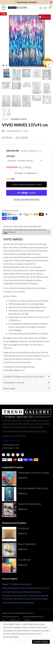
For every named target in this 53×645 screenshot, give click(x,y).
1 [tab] (3, 65)
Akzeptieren (41, 642)
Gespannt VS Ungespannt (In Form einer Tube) (23, 376)
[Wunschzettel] (45, 8)
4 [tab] (12, 65)
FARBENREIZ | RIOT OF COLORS (33, 473)
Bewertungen (9, 388)
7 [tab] (22, 65)
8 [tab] (25, 65)
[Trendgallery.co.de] (18, 8)
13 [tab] (40, 65)
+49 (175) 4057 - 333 (10, 448)
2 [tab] (6, 65)
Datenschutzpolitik (10, 617)
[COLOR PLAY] (9, 565)
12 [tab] (37, 65)
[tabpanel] (26, 41)
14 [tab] (43, 65)
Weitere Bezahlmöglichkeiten (26, 199)
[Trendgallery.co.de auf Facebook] (3, 454)
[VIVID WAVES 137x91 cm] (26, 41)
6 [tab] (18, 65)
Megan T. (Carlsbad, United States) (16, 584)
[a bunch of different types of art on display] (6, 112)
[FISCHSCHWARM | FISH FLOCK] (9, 494)
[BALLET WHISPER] (9, 550)
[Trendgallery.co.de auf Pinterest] (13, 454)
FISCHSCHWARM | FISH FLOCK (33, 488)
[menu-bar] (4, 7)
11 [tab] (34, 65)
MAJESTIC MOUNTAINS (29, 504)
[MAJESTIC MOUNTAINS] (9, 510)
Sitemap (27, 620)
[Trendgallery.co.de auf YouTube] (22, 454)
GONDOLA (23, 528)
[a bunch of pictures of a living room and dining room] (46, 99)
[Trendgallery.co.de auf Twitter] (8, 454)
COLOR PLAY (24, 560)
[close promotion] (51, 2)
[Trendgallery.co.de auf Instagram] (17, 454)
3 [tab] (9, 65)
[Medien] (49, 64)
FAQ (3, 620)
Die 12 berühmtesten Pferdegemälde (17, 602)
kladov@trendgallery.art (11, 440)
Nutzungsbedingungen (33, 617)
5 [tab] (15, 65)
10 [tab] (31, 65)
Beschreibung (9, 232)
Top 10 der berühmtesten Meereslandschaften (21, 592)
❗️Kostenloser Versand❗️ (26, 2)
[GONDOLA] (9, 534)
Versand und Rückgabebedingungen (17, 613)
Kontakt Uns (14, 620)
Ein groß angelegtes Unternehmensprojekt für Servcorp (25, 588)
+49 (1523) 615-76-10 (11, 445)
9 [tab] (28, 65)
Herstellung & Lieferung (13, 382)
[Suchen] (41, 7)
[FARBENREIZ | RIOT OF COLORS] (9, 478)
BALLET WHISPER (27, 544)
